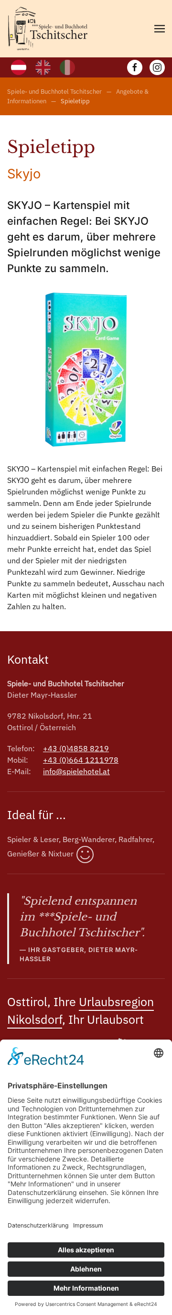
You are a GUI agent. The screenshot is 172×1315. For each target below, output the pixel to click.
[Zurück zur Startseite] (47, 28)
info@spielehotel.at (76, 771)
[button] (159, 28)
